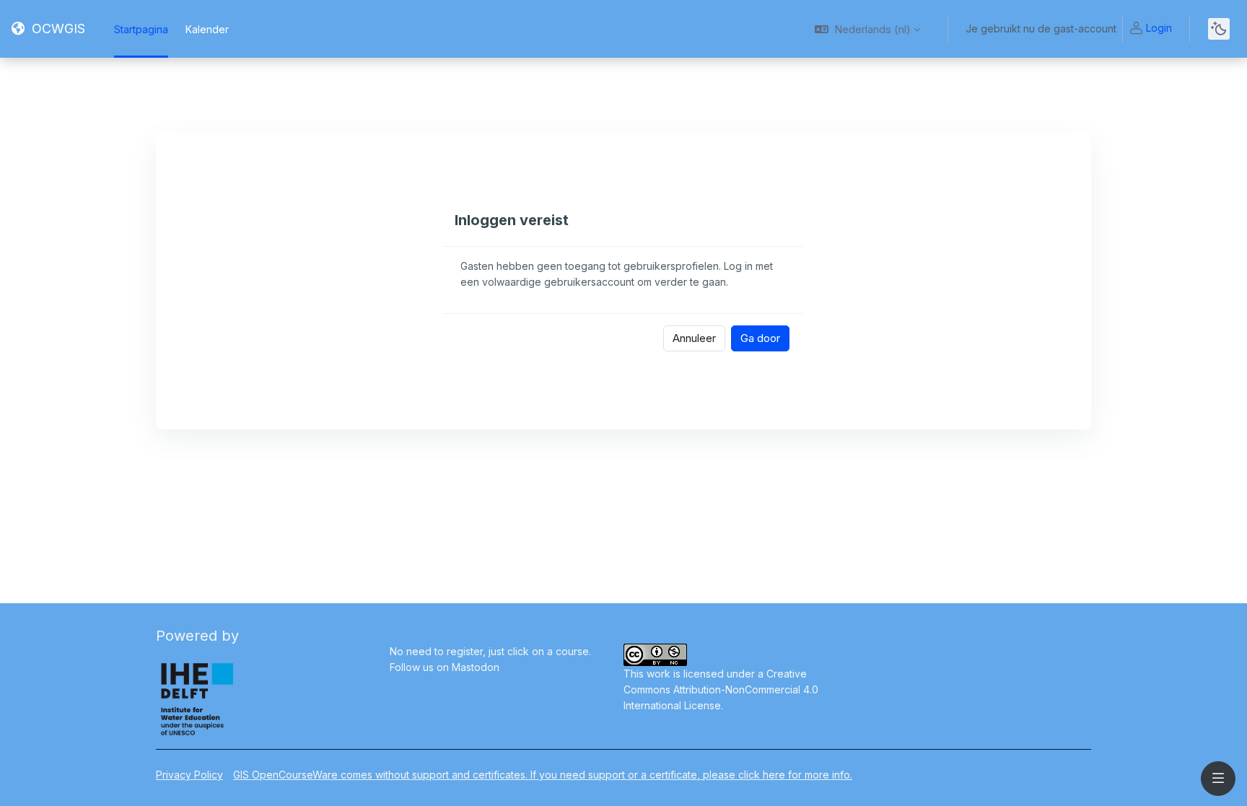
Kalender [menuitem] (207, 29)
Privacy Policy (189, 774)
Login (1159, 28)
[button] (867, 29)
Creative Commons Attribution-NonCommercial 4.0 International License (721, 689)
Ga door (760, 338)
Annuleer (694, 338)
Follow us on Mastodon (444, 667)
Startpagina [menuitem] (141, 29)
